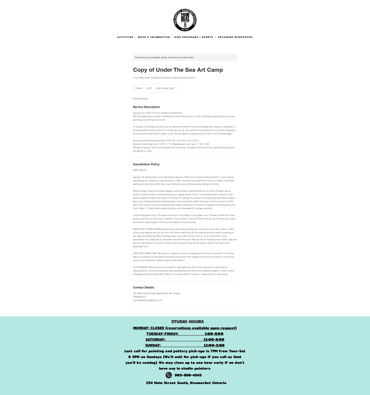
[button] (125, 37)
